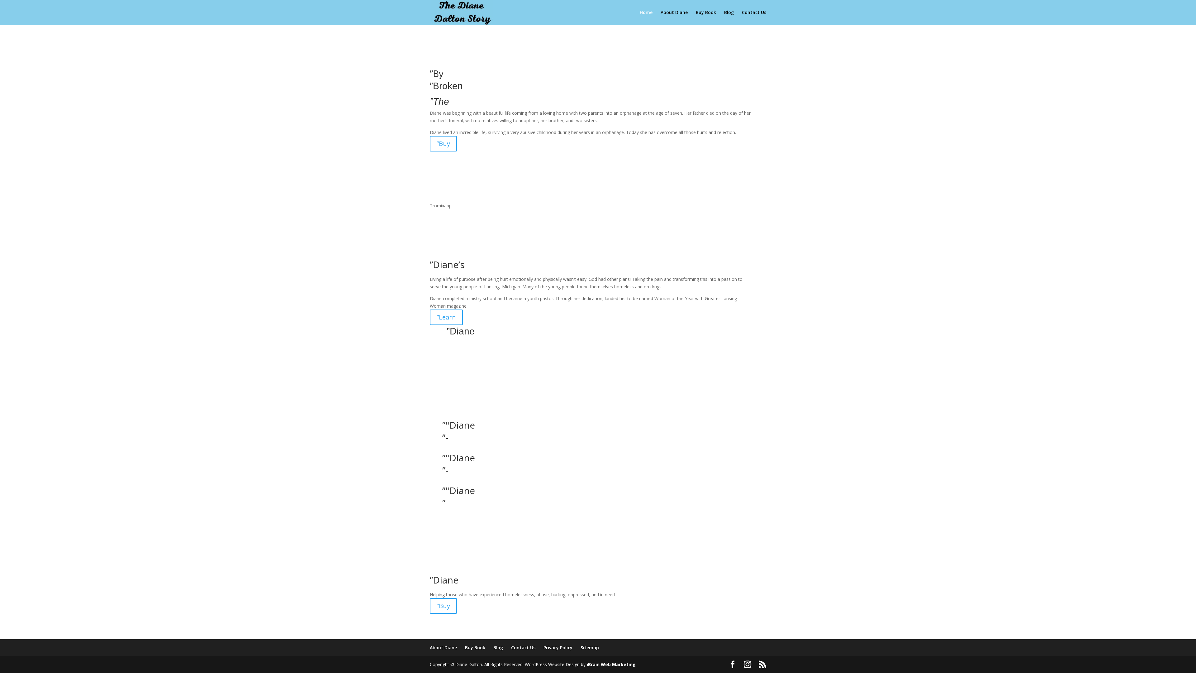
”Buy (443, 143)
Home (646, 12)
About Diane (674, 12)
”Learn (446, 317)
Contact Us (754, 12)
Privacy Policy (557, 648)
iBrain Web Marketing (611, 664)
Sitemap (590, 648)
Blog (729, 12)
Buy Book (706, 12)
